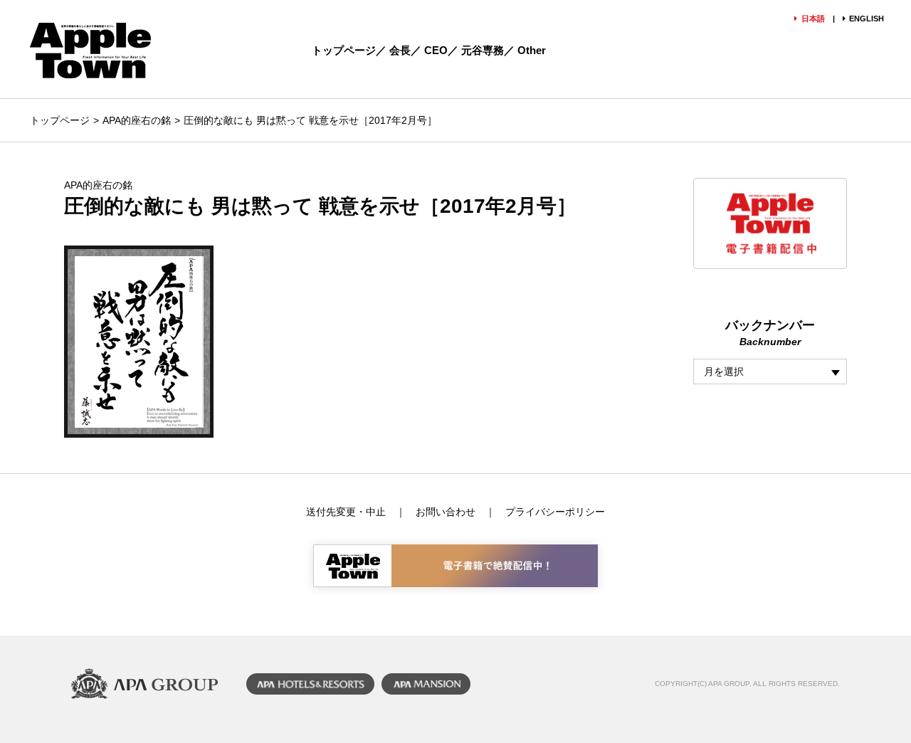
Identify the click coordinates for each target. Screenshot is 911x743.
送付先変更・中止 (346, 511)
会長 (400, 50)
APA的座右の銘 (136, 120)
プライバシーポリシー (555, 511)
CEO (436, 50)
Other (531, 50)
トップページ (344, 50)
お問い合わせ (445, 511)
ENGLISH (866, 18)
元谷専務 (482, 50)
